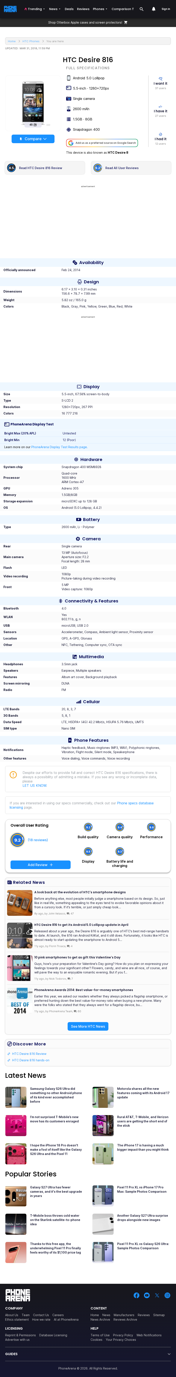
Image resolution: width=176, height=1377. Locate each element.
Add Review (37, 865)
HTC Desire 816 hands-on (30, 1060)
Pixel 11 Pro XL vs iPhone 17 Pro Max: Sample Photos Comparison (142, 1189)
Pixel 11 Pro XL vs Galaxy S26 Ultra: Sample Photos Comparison (143, 1246)
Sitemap (159, 1315)
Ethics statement (17, 1319)
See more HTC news (88, 1026)
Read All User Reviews (122, 168)
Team (26, 1315)
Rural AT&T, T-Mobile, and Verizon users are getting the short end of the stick (142, 1121)
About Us (11, 1315)
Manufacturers (124, 1315)
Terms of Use (100, 1335)
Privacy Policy (123, 1335)
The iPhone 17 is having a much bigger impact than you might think (143, 1147)
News (106, 1315)
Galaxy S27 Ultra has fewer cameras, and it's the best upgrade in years (56, 1191)
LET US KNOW (34, 785)
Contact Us (41, 1315)
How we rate (41, 1319)
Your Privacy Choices (121, 1339)
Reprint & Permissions (20, 1335)
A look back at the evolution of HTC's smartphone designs (80, 892)
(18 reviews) (38, 840)
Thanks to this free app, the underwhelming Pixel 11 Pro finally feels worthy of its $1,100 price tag (55, 1248)
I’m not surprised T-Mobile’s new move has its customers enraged (54, 1119)
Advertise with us (17, 1339)
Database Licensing (53, 1335)
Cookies (96, 1339)
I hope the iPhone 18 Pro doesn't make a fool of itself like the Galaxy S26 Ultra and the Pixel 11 (56, 1149)
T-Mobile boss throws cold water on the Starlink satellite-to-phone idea (55, 1220)
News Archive (100, 1319)
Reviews (144, 1315)
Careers (58, 1315)
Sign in (166, 9)
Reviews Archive (125, 1319)
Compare (33, 139)
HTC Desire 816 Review (29, 1054)
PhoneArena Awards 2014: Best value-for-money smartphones (83, 990)
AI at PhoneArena (66, 1319)
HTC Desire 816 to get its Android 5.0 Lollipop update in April (81, 925)
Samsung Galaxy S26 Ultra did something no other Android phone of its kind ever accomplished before (56, 1095)
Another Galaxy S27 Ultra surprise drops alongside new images (142, 1218)
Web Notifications (149, 1335)
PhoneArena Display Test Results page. (59, 447)
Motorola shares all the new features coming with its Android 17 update (143, 1093)
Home (95, 1315)
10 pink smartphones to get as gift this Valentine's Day (77, 957)
